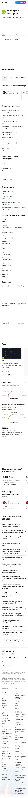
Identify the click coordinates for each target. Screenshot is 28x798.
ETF (3, 698)
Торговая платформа (20, 782)
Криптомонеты (5, 702)
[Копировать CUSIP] (10, 265)
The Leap (17, 708)
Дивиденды (5, 725)
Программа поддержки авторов (7, 755)
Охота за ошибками (20, 767)
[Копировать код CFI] (7, 276)
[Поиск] (12, 2)
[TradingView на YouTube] (10, 658)
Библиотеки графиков (20, 775)
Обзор (16, 703)
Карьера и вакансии (20, 731)
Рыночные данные (19, 695)
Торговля (4, 764)
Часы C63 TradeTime (20, 742)
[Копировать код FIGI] (13, 270)
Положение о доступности (18, 761)
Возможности (18, 692)
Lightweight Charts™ (20, 777)
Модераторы (5, 759)
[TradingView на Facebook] (6, 658)
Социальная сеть (6, 749)
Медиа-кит (17, 732)
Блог (16, 727)
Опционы (4, 735)
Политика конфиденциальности (20, 755)
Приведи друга (6, 753)
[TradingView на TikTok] (25, 658)
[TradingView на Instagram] (14, 658)
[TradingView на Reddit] (3, 661)
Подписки (17, 693)
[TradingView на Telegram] (21, 658)
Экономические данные (6, 721)
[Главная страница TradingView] (5, 2)
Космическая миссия (20, 726)
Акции (3, 696)
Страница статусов (20, 769)
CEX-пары (4, 703)
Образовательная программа (19, 794)
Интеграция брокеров (20, 788)
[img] (23, 17)
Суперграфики (5, 692)
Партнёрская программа (18, 791)
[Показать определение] (18, 110)
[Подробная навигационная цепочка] (8, 7)
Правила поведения (7, 758)
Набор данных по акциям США (19, 718)
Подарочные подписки (18, 697)
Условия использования (19, 749)
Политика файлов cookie (19, 758)
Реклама (17, 786)
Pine (3, 707)
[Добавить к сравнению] (17, 92)
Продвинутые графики (18, 779)
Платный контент (6, 779)
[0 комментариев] (9, 374)
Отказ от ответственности (19, 752)
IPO (2, 726)
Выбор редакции (6, 768)
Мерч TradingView (19, 737)
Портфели (4, 731)
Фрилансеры (5, 777)
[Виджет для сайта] (24, 382)
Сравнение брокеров (20, 706)
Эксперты (4, 776)
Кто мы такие (18, 724)
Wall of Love (5, 751)
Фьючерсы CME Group (20, 714)
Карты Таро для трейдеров (19, 740)
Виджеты (17, 773)
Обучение (4, 766)
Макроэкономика (6, 736)
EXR (3, 361)
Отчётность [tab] (11, 34)
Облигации (4, 700)
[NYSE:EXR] (3, 358)
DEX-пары (4, 705)
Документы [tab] (20, 34)
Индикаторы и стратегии (5, 773)
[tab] (18, 286)
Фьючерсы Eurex (19, 716)
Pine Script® (5, 738)
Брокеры (17, 705)
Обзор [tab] (3, 34)
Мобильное (4, 743)
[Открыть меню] (2, 2)
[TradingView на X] (3, 658)
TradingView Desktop (7, 745)
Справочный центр (20, 729)
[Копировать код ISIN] (13, 260)
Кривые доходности (7, 733)
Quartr (23, 681)
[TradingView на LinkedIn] (17, 658)
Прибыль (4, 723)
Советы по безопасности (18, 764)
